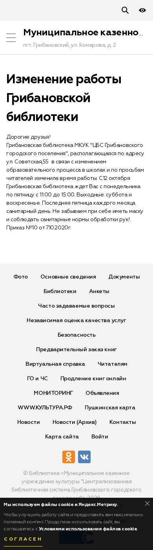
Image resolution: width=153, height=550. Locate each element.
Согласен (23, 539)
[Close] (147, 503)
